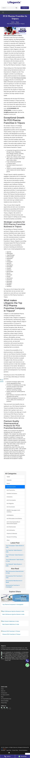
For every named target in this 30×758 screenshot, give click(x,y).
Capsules (9, 480)
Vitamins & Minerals (12, 533)
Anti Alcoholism (11, 507)
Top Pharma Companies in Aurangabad (13, 604)
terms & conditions (23, 750)
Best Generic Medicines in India (11, 624)
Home (12, 22)
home (2, 688)
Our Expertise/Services (6, 698)
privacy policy (4, 702)
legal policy (8, 750)
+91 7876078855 (24, 652)
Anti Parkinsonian (11, 527)
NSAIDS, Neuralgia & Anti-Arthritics (13, 510)
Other (8, 540)
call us (8, 756)
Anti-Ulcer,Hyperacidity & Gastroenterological (13, 522)
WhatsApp (23, 756)
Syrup (8, 483)
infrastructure (4, 692)
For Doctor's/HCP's (5, 694)
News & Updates (4, 700)
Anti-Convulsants (11, 500)
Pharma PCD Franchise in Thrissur (11, 634)
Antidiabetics (10, 515)
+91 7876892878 (7, 652)
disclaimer (3, 750)
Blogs (17, 22)
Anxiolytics (9, 496)
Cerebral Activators (12, 493)
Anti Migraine (10, 503)
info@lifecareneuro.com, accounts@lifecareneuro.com (16, 653)
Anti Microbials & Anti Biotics (14, 518)
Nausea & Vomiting (12, 537)
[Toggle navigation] (3, 12)
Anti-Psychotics (11, 490)
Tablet (8, 476)
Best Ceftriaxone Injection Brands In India (13, 614)
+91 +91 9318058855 (16, 652)
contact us (24, 7)
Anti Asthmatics (11, 530)
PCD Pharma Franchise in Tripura (15, 23)
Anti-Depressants (11, 486)
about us (3, 690)
